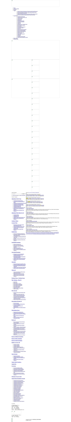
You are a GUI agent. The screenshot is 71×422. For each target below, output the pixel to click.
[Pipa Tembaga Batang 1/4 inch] (35, 153)
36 (58, 232)
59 (47, 233)
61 (49, 233)
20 (42, 232)
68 (56, 233)
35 (57, 232)
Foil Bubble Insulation (20, 20)
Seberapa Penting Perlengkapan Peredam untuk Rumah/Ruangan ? (27, 11)
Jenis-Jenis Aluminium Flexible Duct (19, 233)
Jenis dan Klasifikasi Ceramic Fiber (19, 226)
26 (48, 232)
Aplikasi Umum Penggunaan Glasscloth (20, 267)
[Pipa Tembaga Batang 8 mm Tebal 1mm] (35, 81)
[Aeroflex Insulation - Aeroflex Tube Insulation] (26, 211)
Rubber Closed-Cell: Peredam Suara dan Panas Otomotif (35, 205)
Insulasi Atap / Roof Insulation (18, 245)
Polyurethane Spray (20, 27)
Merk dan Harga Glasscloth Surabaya (19, 268)
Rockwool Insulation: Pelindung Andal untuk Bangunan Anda (26, 12)
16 (38, 232)
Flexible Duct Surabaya (17, 388)
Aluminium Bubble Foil (17, 206)
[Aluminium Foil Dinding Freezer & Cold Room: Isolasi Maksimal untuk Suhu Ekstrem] (35, 180)
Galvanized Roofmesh (20, 21)
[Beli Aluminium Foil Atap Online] (35, 75)
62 (50, 233)
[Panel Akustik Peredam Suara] (35, 70)
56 (44, 233)
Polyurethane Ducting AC (17, 301)
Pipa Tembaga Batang (17, 286)
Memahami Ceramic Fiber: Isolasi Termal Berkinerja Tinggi (19, 225)
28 (50, 232)
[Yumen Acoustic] (35, 191)
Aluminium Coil (16, 216)
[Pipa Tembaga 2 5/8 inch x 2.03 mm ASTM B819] (35, 86)
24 (46, 232)
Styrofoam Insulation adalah (18, 367)
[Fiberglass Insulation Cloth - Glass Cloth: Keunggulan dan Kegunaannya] (35, 147)
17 (39, 232)
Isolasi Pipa (15, 281)
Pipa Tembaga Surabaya (17, 393)
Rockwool (19, 28)
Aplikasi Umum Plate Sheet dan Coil (19, 217)
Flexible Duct (14, 231)
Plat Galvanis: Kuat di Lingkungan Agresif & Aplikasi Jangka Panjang (19, 296)
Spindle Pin (19, 34)
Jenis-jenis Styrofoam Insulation (18, 368)
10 (33, 232)
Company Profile (16, 8)
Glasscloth (19, 22)
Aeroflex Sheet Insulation (30, 208)
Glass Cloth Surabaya (17, 390)
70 (58, 233)
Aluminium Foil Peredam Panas (18, 204)
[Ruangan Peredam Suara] (35, 169)
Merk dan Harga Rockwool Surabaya (19, 334)
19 (41, 232)
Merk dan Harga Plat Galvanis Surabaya (20, 299)
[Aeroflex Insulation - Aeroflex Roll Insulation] (26, 215)
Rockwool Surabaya (17, 396)
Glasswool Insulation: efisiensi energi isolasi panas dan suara (19, 272)
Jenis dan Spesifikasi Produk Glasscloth (20, 264)
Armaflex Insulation (17, 346)
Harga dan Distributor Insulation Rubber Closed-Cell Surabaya (20, 352)
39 (28, 233)
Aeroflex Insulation (16, 345)
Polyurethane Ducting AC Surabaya (19, 395)
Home (14, 7)
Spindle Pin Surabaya (17, 399)
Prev (26, 232)
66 (54, 233)
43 (32, 233)
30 (52, 232)
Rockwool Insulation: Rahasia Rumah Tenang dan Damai (26, 14)
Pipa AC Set (15, 282)
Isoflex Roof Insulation (17, 247)
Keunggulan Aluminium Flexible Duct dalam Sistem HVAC (19, 235)
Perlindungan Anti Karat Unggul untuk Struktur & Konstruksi (19, 298)
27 (49, 232)
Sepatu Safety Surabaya (21, 33)
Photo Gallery (16, 38)
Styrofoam (19, 35)
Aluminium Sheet (16, 215)
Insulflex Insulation (16, 344)
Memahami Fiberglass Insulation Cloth (19, 263)
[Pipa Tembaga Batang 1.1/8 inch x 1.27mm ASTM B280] (35, 186)
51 (39, 233)
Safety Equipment (22, 195)
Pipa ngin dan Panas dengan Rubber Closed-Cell (35, 198)
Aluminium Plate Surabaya (18, 385)
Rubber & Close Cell (20, 32)
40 (29, 233)
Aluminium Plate (16, 214)
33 (55, 232)
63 (51, 233)
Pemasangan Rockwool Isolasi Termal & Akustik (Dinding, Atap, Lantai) (19, 328)
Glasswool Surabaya (17, 391)
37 (26, 233)
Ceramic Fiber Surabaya (17, 387)
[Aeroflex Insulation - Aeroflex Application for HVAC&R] (26, 219)
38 (27, 233)
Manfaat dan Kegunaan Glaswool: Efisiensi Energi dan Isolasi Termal (19, 274)
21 (43, 232)
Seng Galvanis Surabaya (17, 398)
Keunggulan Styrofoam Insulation (19, 369)
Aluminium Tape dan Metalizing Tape (19, 207)
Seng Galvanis (14, 354)
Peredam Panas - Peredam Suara (22, 24)
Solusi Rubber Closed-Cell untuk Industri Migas (34, 201)
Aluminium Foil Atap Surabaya (18, 380)
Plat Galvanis (14, 290)
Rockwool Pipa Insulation (21, 30)
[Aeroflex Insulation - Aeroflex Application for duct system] (26, 228)
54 (42, 233)
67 (55, 233)
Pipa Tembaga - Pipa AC (21, 25)
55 (43, 233)
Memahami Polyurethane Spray (18, 312)
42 (31, 233)
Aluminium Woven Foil (17, 205)
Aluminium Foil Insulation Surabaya (19, 381)
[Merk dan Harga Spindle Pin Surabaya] (35, 103)
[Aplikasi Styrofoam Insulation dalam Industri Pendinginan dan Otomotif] (35, 158)
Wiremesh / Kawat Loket (21, 36)
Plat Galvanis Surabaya (17, 394)
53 (41, 233)
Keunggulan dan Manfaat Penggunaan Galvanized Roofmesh (19, 257)
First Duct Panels (16, 303)
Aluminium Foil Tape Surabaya (18, 384)
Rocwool (15, 9)
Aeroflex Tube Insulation (30, 212)
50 (38, 233)
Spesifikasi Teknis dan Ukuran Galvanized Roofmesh (18, 255)
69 (57, 233)
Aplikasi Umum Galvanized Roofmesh (19, 258)
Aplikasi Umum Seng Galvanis (18, 356)
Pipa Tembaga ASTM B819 (18, 285)
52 (40, 233)
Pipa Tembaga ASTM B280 (18, 284)
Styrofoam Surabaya (17, 400)
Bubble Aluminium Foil (17, 244)
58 (46, 233)
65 (53, 233)
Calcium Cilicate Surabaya (18, 386)
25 (47, 232)
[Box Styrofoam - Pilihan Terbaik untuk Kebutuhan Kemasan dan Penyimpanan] (35, 64)
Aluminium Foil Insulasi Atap (18, 200)
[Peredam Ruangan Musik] (35, 114)
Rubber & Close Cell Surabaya (18, 397)
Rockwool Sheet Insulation (21, 31)
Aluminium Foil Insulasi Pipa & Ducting (20, 203)
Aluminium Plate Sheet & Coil (22, 17)
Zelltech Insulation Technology (18, 248)
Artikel (15, 10)
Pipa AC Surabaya (16, 392)
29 (51, 232)
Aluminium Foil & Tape (21, 16)
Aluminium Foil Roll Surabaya (18, 382)
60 (48, 233)
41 (30, 233)
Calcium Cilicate (20, 18)
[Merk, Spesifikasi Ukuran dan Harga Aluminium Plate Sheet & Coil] (35, 136)
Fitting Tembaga (16, 288)
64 (52, 233)
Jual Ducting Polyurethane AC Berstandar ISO (18, 306)
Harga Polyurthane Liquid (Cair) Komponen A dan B (19, 318)
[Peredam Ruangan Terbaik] (35, 125)
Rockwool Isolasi (15, 195)
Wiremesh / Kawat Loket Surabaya (19, 401)
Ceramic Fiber (19, 19)
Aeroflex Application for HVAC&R (31, 221)
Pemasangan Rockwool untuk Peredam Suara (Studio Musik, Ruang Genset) (20, 332)
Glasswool (19, 23)
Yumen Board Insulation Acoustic (22, 37)
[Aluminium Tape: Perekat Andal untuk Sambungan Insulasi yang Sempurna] (35, 175)
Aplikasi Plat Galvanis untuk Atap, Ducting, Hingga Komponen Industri (19, 295)
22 (44, 232)
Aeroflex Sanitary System (30, 225)
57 (45, 233)
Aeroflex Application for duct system (31, 229)
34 (56, 232)
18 (40, 232)
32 (54, 232)
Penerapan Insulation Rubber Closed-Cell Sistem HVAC (35, 195)
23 (45, 232)
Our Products (16, 15)
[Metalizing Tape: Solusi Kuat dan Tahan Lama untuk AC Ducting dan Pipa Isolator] (35, 92)
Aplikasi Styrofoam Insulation (18, 370)
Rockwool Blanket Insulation (21, 29)
